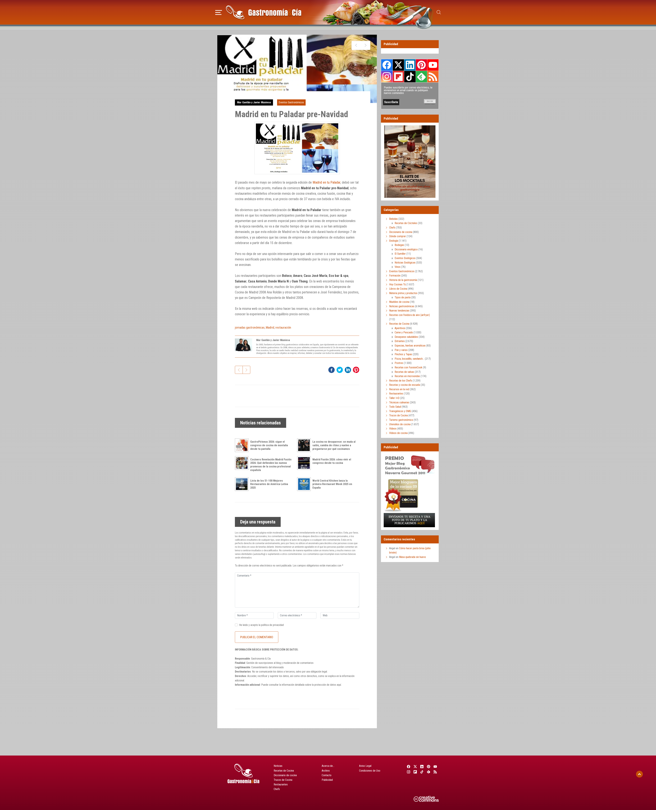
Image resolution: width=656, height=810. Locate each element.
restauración (283, 327)
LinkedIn (409, 65)
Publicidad (327, 779)
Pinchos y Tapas (403, 354)
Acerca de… (328, 765)
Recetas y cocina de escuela (404, 384)
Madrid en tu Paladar (326, 182)
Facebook (387, 65)
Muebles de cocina (399, 301)
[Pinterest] (428, 766)
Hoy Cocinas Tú (397, 284)
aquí (339, 684)
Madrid (270, 327)
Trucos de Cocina (398, 415)
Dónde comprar (397, 236)
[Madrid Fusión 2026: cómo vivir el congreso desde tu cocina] (304, 463)
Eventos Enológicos (405, 258)
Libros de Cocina (398, 288)
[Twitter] (415, 766)
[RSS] (435, 771)
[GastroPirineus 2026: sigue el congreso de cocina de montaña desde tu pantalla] (242, 445)
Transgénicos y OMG (400, 411)
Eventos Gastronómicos (291, 102)
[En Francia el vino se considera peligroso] (365, 45)
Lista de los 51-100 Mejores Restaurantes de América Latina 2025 (269, 484)
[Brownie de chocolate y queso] (356, 45)
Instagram (387, 76)
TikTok (409, 76)
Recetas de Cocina (399, 323)
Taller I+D (394, 398)
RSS (433, 76)
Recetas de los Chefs (400, 380)
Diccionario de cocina (400, 232)
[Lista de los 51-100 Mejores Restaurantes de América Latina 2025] (242, 484)
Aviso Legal (365, 765)
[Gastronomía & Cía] (263, 12)
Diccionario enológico (406, 249)
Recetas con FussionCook (408, 367)
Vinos (397, 266)
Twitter (398, 65)
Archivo (326, 770)
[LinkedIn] (422, 766)
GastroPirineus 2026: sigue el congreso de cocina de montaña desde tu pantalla (269, 445)
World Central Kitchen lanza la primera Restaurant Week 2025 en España (332, 484)
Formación (394, 275)
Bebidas (393, 218)
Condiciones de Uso (369, 770)
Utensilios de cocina (400, 424)
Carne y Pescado (404, 332)
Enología (393, 240)
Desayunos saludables (406, 336)
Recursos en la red (399, 389)
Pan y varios (401, 350)
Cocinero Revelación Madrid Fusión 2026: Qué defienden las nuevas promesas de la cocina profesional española (270, 465)
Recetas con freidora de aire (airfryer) (409, 315)
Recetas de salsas (404, 371)
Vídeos (393, 428)
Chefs (392, 227)
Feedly (421, 76)
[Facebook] (408, 766)
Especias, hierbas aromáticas (410, 345)
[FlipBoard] (415, 771)
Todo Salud (395, 406)
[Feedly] (428, 771)
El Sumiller (400, 253)
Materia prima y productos (403, 293)
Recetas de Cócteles (406, 223)
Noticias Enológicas (405, 262)
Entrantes (400, 341)
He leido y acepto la (261, 625)
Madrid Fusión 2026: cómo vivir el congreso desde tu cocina (331, 461)
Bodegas (399, 245)
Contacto (326, 775)
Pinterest (421, 65)
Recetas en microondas (407, 376)
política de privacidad (272, 625)
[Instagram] (408, 771)
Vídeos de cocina (398, 433)
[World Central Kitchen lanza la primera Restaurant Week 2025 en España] (304, 484)
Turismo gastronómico (401, 419)
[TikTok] (422, 771)
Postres (399, 363)
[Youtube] (435, 766)
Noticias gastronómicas (401, 306)
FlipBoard (398, 76)
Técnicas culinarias (399, 402)
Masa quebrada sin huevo (412, 557)
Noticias (278, 765)
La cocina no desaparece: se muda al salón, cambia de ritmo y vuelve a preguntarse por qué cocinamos (334, 445)
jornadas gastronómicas (250, 327)
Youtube (433, 65)
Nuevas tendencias (399, 310)
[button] (218, 12)
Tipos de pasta (403, 297)
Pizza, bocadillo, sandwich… (409, 358)
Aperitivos (400, 328)
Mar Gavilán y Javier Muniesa (254, 102)
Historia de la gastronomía (403, 280)
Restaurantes (396, 393)
